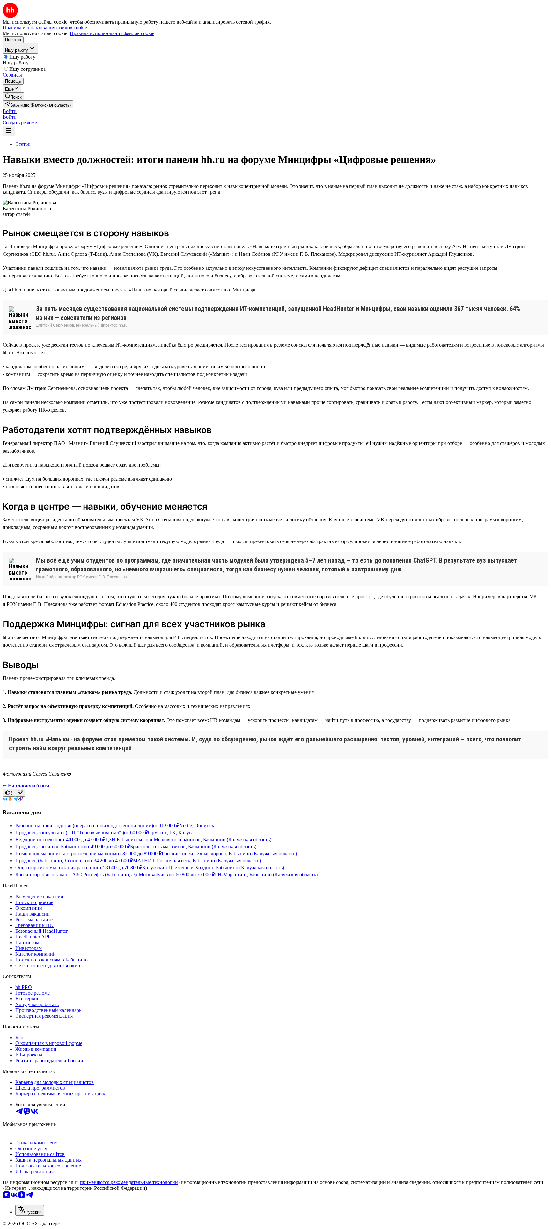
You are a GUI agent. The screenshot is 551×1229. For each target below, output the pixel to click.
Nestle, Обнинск (196, 825)
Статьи (23, 144)
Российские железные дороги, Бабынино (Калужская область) (229, 853)
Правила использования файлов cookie (112, 33)
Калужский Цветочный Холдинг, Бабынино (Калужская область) (213, 867)
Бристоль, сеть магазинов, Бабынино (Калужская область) (193, 846)
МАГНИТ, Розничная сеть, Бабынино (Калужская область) (197, 860)
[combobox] (29, 1210)
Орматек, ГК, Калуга (171, 832)
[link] (13, 96)
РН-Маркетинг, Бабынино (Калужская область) (266, 874)
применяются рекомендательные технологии (129, 1182)
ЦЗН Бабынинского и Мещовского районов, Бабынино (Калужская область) (188, 839)
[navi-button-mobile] (9, 131)
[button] (10, 111)
